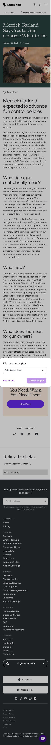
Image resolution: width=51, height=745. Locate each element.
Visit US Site (8, 380)
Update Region (36, 380)
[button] (25, 663)
